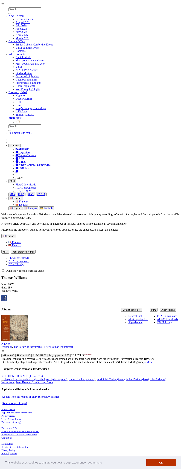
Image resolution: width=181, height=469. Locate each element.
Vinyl (19, 66)
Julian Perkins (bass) (137, 379)
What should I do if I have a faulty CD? (20, 431)
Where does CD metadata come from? (19, 434)
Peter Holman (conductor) (58, 346)
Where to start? (16, 54)
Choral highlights (25, 85)
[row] (90, 339)
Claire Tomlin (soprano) (82, 379)
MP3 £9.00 (8, 355)
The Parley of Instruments (28, 346)
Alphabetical (135, 322)
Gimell (19, 105)
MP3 (12, 181)
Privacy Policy (8, 450)
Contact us (6, 437)
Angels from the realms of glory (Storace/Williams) (30, 396)
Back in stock (23, 57)
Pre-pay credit (8, 415)
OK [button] (161, 462)
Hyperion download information (16, 412)
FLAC (21, 194)
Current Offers (16, 41)
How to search (8, 409)
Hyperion (21, 95)
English (17, 208)
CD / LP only (23, 190)
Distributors (7, 443)
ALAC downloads (26, 187)
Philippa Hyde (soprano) (53, 379)
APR (18, 101)
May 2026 (21, 31)
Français (23, 201)
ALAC (31, 194)
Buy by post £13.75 (59, 355)
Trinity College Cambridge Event (34, 44)
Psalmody (6, 346)
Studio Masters (24, 73)
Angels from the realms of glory (22, 379)
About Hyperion (9, 453)
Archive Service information (14, 447)
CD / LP (41, 194)
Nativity (5, 343)
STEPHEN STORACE (22, 376)
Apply (19, 177)
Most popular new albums (30, 60)
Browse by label (17, 92)
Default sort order (131, 309)
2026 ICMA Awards (27, 70)
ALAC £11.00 (39, 355)
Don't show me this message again (24, 270)
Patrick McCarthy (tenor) (111, 379)
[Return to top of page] (14, 403)
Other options (168, 309)
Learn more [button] (95, 462)
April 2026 (22, 34)
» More (148, 362)
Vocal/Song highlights (28, 89)
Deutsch (23, 204)
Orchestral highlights (27, 76)
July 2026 (21, 25)
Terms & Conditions (11, 419)
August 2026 (23, 22)
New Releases (16, 15)
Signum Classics (25, 114)
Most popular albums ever (30, 63)
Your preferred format (23, 251)
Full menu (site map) (19, 132)
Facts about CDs (9, 428)
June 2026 (21, 28)
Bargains (20, 50)
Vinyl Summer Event (27, 47)
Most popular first (138, 319)
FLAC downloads (26, 184)
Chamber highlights (26, 79)
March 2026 (22, 38)
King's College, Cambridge (31, 108)
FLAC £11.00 (23, 355)
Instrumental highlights (28, 82)
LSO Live (21, 111)
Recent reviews (24, 19)
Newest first (135, 316)
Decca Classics (24, 98)
